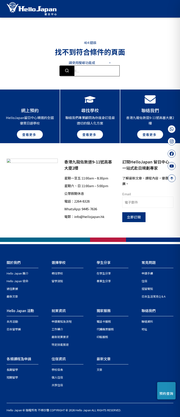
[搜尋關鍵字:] (90, 70)
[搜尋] (66, 71)
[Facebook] (172, 154)
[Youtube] (172, 166)
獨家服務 (104, 310)
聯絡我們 (149, 310)
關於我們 (14, 262)
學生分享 (104, 262)
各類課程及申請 (19, 358)
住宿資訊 (59, 358)
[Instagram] (172, 141)
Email (126, 194)
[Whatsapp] (172, 129)
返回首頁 (101, 62)
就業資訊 (59, 310)
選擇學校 (59, 262)
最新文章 (104, 358)
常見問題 (149, 262)
